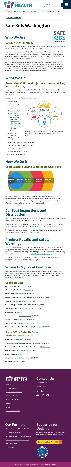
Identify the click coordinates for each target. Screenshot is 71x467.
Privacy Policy (19, 464)
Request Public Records (12, 399)
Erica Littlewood (45, 347)
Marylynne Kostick (21, 354)
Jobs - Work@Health (11, 388)
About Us (8, 384)
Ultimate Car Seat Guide (31, 232)
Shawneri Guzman (25, 316)
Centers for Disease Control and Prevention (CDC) (19, 428)
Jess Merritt (21, 323)
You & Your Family (19, 11)
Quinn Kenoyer (28, 290)
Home (10, 11)
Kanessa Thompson (21, 294)
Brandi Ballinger (34, 297)
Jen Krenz (19, 339)
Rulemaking (9, 403)
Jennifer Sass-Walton (23, 358)
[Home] (19, 4)
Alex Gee (19, 312)
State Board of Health (11, 444)
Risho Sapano (20, 362)
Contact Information (42, 382)
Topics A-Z (8, 407)
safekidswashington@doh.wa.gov (41, 254)
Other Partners (10, 447)
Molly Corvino (40, 305)
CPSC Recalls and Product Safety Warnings (24, 260)
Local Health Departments (13, 432)
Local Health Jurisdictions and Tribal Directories (18, 436)
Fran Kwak (28, 308)
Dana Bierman (20, 351)
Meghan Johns (36, 327)
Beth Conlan (20, 336)
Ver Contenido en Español (13, 411)
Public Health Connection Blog (14, 392)
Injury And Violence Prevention (36, 11)
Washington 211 (19, 277)
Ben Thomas (28, 286)
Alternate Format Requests (32, 464)
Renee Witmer (22, 319)
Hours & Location (41, 386)
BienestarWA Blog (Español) (13, 396)
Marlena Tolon (20, 301)
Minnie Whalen (44, 343)
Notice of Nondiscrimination (48, 464)
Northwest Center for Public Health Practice (17, 440)
